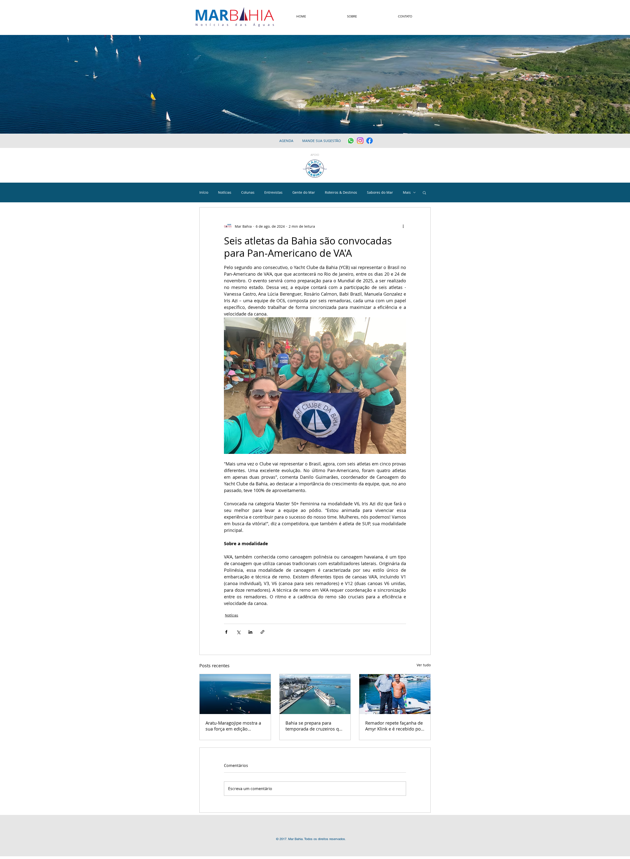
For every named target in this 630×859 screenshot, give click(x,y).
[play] (619, 129)
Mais (407, 192)
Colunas (247, 192)
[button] (424, 192)
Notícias (224, 192)
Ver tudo (424, 665)
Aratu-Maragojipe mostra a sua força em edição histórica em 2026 (233, 726)
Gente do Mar (303, 192)
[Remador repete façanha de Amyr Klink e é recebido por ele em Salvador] (394, 694)
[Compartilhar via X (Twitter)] (238, 632)
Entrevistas (273, 192)
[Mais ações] (403, 226)
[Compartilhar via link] (262, 632)
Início (203, 192)
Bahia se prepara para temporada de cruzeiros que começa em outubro (314, 726)
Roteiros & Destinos (341, 192)
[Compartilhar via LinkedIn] (250, 632)
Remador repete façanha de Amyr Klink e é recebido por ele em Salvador (394, 726)
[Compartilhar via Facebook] (226, 632)
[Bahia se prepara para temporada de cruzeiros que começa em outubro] (315, 694)
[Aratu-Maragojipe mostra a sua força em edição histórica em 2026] (235, 694)
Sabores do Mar (380, 192)
